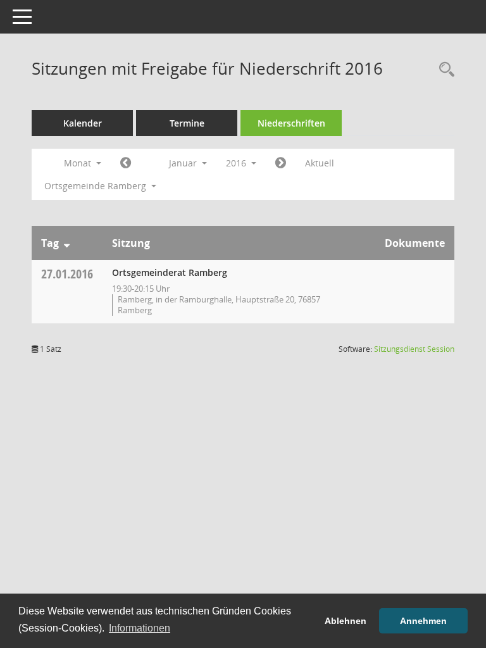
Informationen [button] (139, 628)
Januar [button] (184, 163)
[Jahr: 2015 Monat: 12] (125, 163)
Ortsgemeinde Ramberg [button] (96, 186)
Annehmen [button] (423, 621)
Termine (187, 123)
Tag (50, 243)
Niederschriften (291, 123)
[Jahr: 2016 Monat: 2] (281, 163)
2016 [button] (237, 163)
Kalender (82, 123)
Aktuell (319, 163)
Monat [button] (79, 163)
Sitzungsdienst (414, 349)
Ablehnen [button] (345, 621)
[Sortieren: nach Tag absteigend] (67, 243)
